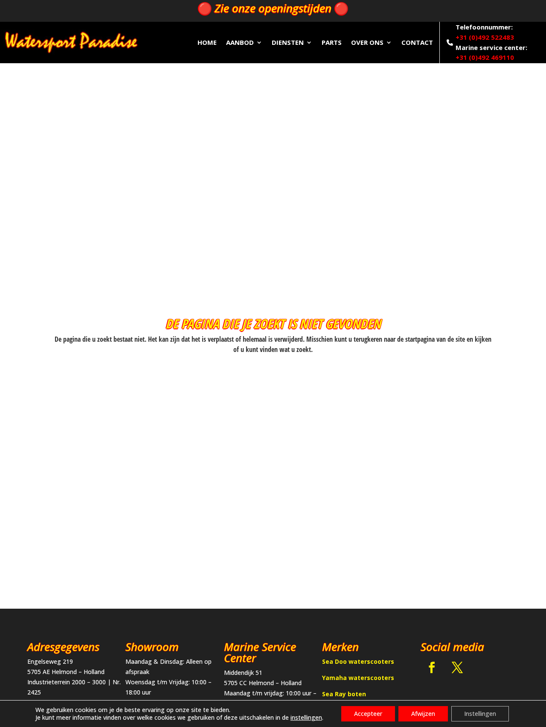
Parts (332, 42)
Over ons (367, 42)
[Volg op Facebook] (432, 668)
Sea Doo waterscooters (358, 661)
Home (207, 42)
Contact (417, 42)
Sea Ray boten (344, 694)
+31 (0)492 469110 (485, 57)
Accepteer (368, 713)
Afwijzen (423, 713)
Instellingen (480, 713)
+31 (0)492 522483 (485, 37)
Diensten (288, 42)
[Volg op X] (457, 668)
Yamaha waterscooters (358, 678)
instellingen (306, 717)
